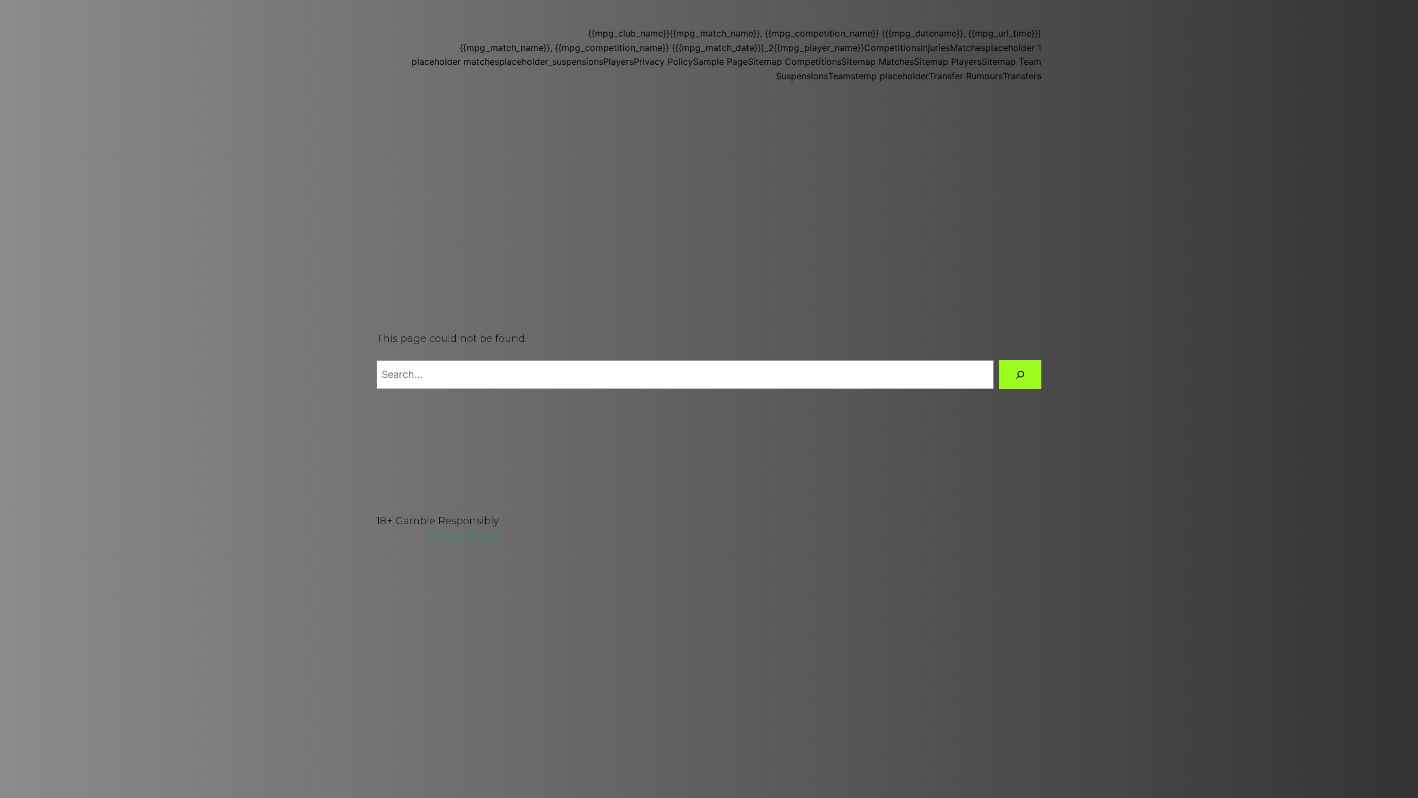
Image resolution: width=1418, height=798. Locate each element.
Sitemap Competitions (794, 61)
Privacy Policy (663, 61)
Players (618, 61)
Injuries (935, 47)
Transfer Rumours (966, 75)
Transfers (1022, 75)
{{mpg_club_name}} (629, 33)
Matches (967, 47)
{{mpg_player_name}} (819, 47)
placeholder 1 (1013, 47)
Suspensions (802, 75)
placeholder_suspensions (551, 61)
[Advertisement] (709, 187)
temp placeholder (892, 75)
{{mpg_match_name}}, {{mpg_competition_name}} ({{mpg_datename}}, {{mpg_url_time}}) (855, 33)
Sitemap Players (948, 61)
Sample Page (720, 61)
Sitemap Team (1011, 61)
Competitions (892, 47)
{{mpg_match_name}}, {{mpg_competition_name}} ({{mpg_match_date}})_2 (617, 47)
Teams (841, 75)
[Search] (1020, 374)
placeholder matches (455, 61)
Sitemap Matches (877, 61)
